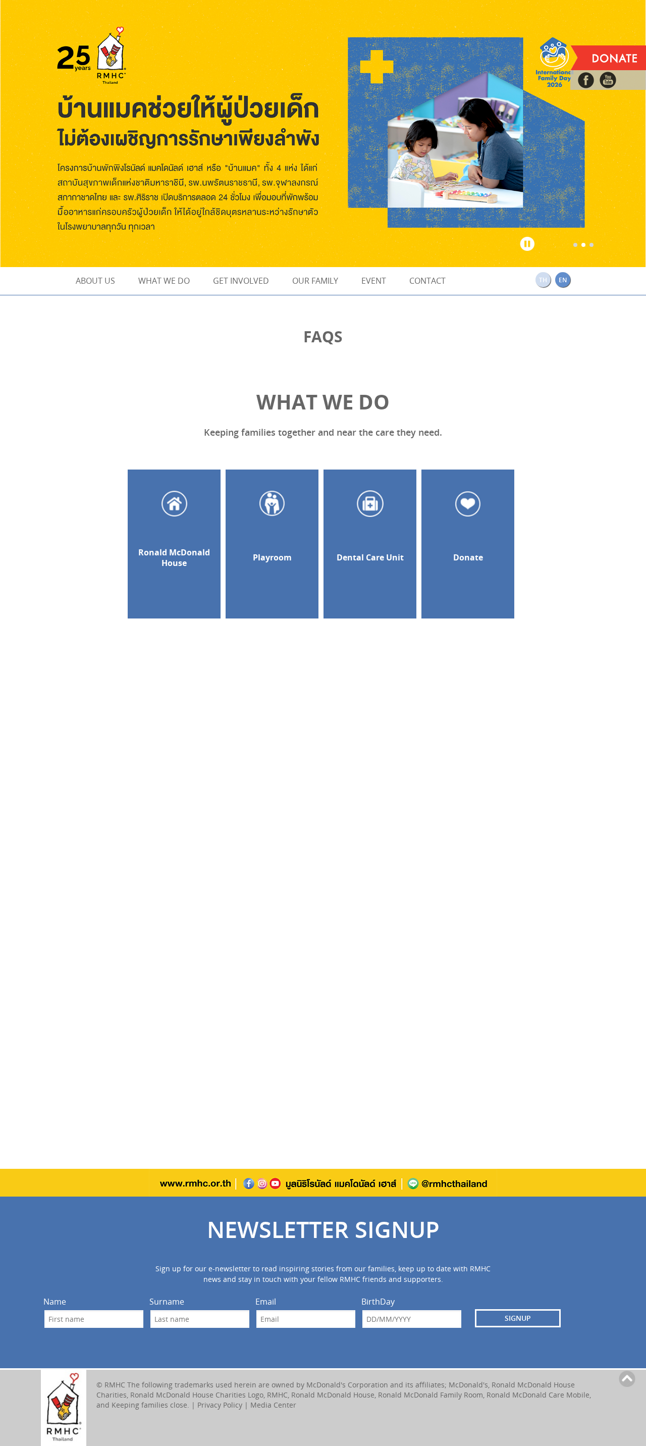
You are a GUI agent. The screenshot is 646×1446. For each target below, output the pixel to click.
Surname (166, 1302)
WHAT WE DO (164, 280)
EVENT (373, 280)
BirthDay (378, 1302)
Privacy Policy (219, 1405)
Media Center (273, 1405)
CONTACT (427, 280)
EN (563, 280)
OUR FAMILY (315, 280)
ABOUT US (95, 280)
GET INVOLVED (241, 280)
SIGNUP (518, 1318)
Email (265, 1302)
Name (54, 1302)
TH (543, 280)
